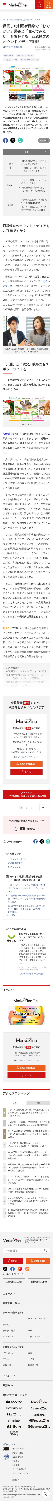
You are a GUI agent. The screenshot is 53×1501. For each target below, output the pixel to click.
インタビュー (9, 1352)
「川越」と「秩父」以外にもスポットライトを (34, 169)
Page (10, 185)
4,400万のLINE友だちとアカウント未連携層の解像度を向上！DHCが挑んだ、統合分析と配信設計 (28, 1212)
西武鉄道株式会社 (16, 862)
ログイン (28, 772)
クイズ (31, 1358)
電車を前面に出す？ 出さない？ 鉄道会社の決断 (34, 201)
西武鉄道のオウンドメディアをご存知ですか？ (34, 162)
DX (4, 1318)
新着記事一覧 (10, 1303)
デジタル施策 (9, 1330)
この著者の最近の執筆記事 (31, 973)
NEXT (44, 807)
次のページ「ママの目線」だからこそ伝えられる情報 (26, 794)
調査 (30, 1352)
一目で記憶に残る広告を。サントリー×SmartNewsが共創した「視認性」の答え (27, 1145)
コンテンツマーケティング (30, 60)
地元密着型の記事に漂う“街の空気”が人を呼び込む (33, 189)
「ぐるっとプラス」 (17, 858)
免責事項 (15, 1461)
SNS (30, 1330)
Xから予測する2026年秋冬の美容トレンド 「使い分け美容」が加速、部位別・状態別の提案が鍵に (28, 1155)
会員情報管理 (17, 1456)
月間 (38, 1103)
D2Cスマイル (14, 867)
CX (29, 1324)
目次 (26, 151)
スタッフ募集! (17, 1452)
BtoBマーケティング (37, 1318)
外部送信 (15, 1480)
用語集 (6, 1385)
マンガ (6, 1358)
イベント (7, 1375)
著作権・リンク (18, 1448)
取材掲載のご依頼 (39, 1281)
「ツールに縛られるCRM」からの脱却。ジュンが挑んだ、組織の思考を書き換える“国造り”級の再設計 (28, 1112)
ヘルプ (15, 1444)
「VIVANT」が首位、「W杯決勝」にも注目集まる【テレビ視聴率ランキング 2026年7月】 (29, 1123)
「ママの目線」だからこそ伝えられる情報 (34, 182)
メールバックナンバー (28, 756)
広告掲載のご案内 (14, 1281)
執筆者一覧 (33, 1364)
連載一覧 (7, 1364)
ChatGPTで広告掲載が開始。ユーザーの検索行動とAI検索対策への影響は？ (28, 1190)
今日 (15, 1103)
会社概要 (15, 1465)
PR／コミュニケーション (25, 55)
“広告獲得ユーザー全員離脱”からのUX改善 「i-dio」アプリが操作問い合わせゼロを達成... (26, 898)
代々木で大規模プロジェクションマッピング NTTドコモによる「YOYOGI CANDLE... (26, 908)
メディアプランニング (38, 1336)
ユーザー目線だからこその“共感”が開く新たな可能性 (34, 208)
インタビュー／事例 (10, 60)
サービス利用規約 (19, 1469)
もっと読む (11, 915)
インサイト (8, 1336)
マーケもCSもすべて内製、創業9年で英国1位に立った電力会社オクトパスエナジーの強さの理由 (29, 1133)
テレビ (6, 1324)
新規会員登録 (27, 764)
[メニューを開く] (4, 4)
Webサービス (8, 55)
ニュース (7, 1293)
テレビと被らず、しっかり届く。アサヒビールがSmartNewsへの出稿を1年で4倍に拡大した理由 (29, 1200)
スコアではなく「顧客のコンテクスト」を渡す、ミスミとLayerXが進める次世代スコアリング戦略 (28, 1179)
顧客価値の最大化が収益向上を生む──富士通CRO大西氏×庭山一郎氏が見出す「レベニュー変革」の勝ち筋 (29, 1167)
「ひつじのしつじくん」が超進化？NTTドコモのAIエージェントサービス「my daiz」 (26, 888)
